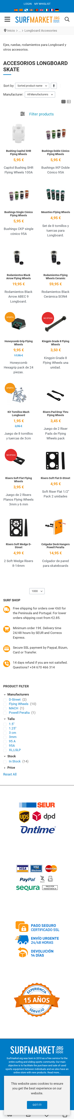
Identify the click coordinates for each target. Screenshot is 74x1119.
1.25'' (12, 728)
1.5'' (11, 724)
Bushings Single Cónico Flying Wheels (18, 214)
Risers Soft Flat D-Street (55, 478)
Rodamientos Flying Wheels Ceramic (55, 277)
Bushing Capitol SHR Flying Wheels (18, 152)
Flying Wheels (19, 704)
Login (28, 3)
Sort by (8, 86)
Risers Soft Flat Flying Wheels (18, 480)
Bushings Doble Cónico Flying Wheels (55, 152)
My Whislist (42, 3)
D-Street (15, 699)
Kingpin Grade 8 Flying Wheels (55, 343)
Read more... (54, 1072)
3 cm (12, 733)
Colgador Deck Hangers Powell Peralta (55, 546)
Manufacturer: (13, 94)
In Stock (15, 761)
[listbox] (32, 86)
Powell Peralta (19, 712)
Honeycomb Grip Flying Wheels (19, 343)
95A (12, 745)
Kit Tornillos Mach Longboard (18, 413)
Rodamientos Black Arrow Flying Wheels (18, 277)
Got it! (37, 1104)
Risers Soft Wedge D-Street (18, 546)
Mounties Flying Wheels (55, 212)
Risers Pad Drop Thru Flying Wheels (55, 413)
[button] (67, 19)
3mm (13, 737)
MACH (14, 708)
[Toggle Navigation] (7, 20)
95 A (12, 741)
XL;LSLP (15, 750)
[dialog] (37, 1095)
